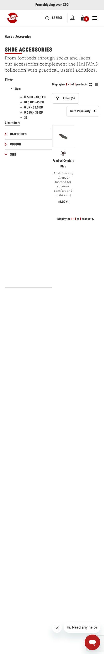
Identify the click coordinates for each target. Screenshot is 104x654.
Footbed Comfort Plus (63, 163)
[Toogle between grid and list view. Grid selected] (93, 85)
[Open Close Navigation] (94, 18)
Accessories (23, 37)
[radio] (63, 153)
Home (8, 37)
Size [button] (13, 155)
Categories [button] (18, 134)
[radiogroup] (63, 153)
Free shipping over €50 (51, 5)
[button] (83, 18)
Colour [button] (15, 144)
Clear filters (12, 123)
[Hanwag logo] (12, 18)
